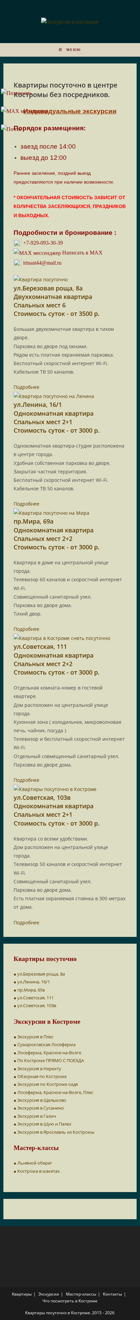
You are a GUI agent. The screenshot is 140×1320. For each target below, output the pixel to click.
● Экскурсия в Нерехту (37, 1069)
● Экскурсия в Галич (35, 1116)
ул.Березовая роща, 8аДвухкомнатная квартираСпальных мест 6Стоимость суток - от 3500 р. (57, 301)
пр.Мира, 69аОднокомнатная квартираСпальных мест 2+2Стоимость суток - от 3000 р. (57, 534)
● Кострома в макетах (37, 1171)
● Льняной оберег (33, 1163)
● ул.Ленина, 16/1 (32, 982)
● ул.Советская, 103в (35, 1005)
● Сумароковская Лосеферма (44, 1044)
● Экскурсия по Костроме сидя (46, 1084)
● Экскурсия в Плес (33, 1037)
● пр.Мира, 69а (29, 990)
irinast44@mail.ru (42, 263)
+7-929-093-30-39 (42, 243)
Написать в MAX (82, 253)
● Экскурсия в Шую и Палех (42, 1124)
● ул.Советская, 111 (34, 998)
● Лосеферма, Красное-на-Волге (47, 1053)
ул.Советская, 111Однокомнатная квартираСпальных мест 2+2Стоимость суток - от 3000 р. (57, 659)
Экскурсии (48, 1294)
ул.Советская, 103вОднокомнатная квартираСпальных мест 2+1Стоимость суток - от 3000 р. (57, 810)
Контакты (112, 1294)
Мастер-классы (81, 1294)
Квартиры (22, 1294)
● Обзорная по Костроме (40, 1076)
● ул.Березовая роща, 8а (39, 974)
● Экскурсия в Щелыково (40, 1100)
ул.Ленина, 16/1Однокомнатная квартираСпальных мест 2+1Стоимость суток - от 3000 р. (57, 417)
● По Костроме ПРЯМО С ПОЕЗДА (49, 1060)
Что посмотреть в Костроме (70, 1301)
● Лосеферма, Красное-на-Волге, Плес (53, 1092)
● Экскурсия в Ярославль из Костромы (54, 1132)
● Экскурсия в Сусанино (39, 1108)
